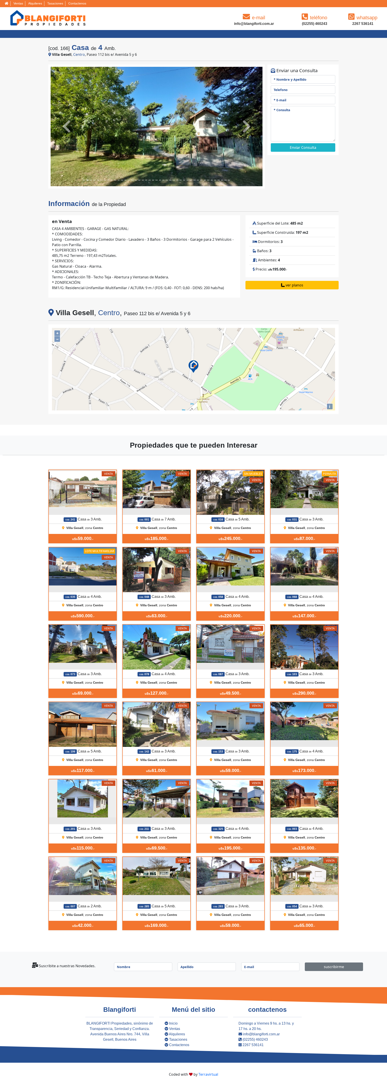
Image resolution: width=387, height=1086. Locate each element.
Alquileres (35, 3)
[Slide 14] (132, 180)
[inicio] (6, 3)
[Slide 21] (156, 180)
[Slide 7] (108, 180)
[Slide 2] (91, 180)
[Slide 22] (160, 180)
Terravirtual (208, 1074)
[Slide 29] (184, 180)
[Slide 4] (98, 180)
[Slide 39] (218, 180)
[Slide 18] (146, 180)
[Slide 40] (222, 180)
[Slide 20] (153, 180)
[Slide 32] (195, 180)
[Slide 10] (119, 180)
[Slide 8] (112, 180)
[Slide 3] (94, 180)
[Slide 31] (191, 180)
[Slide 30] (188, 180)
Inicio (173, 1023)
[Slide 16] (139, 180)
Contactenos (77, 3)
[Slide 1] (87, 180)
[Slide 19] (149, 180)
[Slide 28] (181, 180)
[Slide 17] (143, 180)
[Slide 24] (167, 180)
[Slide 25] (170, 180)
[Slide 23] (163, 180)
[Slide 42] (229, 180)
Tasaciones (55, 3)
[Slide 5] (101, 180)
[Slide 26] (174, 180)
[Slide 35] (205, 180)
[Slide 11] (122, 180)
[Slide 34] (201, 180)
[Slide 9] (115, 180)
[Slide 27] (177, 180)
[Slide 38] (215, 180)
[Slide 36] (208, 180)
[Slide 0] (84, 180)
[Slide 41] (225, 180)
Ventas (18, 3)
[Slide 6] (105, 180)
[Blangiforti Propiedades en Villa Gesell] (47, 18)
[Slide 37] (212, 180)
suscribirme (334, 966)
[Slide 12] (126, 180)
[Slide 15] (136, 180)
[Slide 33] (198, 180)
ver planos (294, 285)
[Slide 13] (129, 180)
